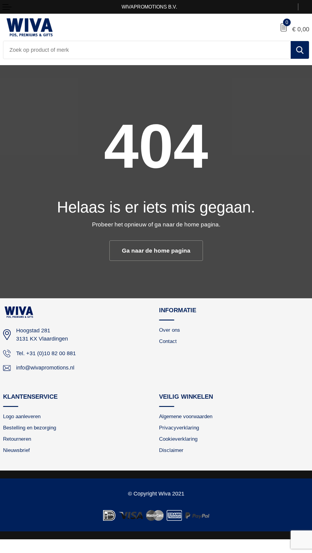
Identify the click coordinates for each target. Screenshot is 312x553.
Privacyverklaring (179, 428)
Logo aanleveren (22, 416)
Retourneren (17, 439)
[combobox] (147, 50)
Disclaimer (171, 450)
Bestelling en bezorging (29, 428)
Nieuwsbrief (16, 450)
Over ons (169, 330)
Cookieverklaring (178, 439)
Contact (168, 341)
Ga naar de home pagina (156, 250)
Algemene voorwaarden (185, 416)
